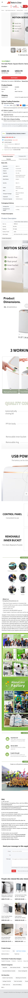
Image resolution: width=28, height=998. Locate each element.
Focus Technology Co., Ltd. (18, 992)
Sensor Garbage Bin (22, 971)
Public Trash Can (6, 984)
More (2, 987)
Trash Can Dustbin (18, 981)
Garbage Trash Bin (7, 981)
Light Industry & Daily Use (10, 10)
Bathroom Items (5, 954)
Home (2, 10)
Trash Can (17, 954)
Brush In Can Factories (8, 977)
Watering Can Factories (21, 977)
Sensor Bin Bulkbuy (17, 984)
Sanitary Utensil (20, 10)
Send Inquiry (14, 77)
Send (14, 871)
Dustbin (25, 10)
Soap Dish (5, 967)
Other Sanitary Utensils (15, 967)
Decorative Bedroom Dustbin (9, 971)
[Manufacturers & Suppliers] (14, 2)
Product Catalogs (22, 951)
